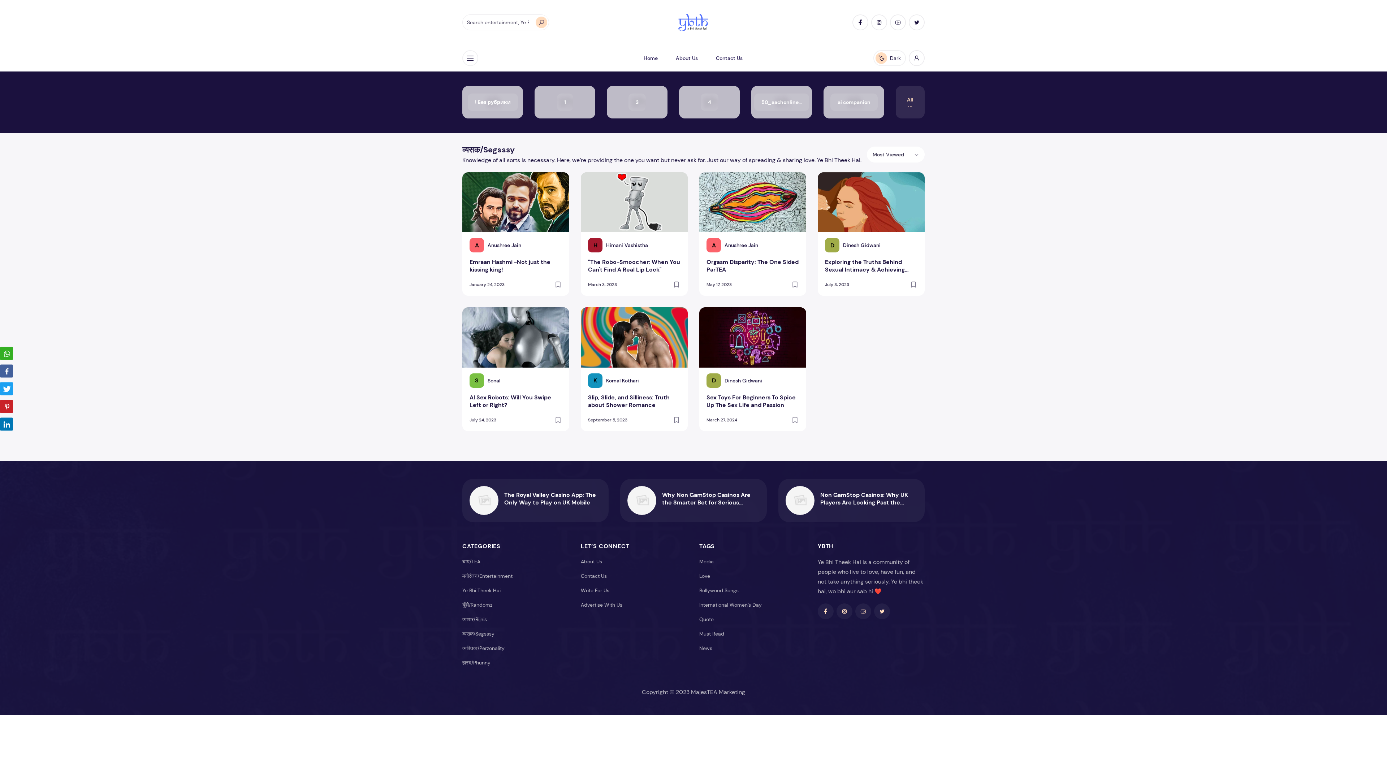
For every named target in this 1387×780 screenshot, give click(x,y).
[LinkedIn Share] (6, 424)
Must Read (711, 633)
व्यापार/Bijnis (474, 619)
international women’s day (730, 605)
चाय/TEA (471, 561)
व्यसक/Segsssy (478, 633)
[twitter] (917, 22)
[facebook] (860, 22)
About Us (687, 58)
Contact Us (729, 58)
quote (706, 619)
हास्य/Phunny (476, 662)
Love (704, 576)
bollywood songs (719, 590)
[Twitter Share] (6, 388)
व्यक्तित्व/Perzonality (483, 648)
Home (651, 58)
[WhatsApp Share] (6, 353)
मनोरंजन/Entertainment (487, 576)
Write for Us (595, 590)
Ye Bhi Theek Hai (481, 590)
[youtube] (898, 22)
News (705, 648)
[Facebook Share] (6, 371)
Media (706, 561)
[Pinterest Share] (6, 406)
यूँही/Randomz (477, 605)
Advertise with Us (601, 605)
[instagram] (879, 22)
